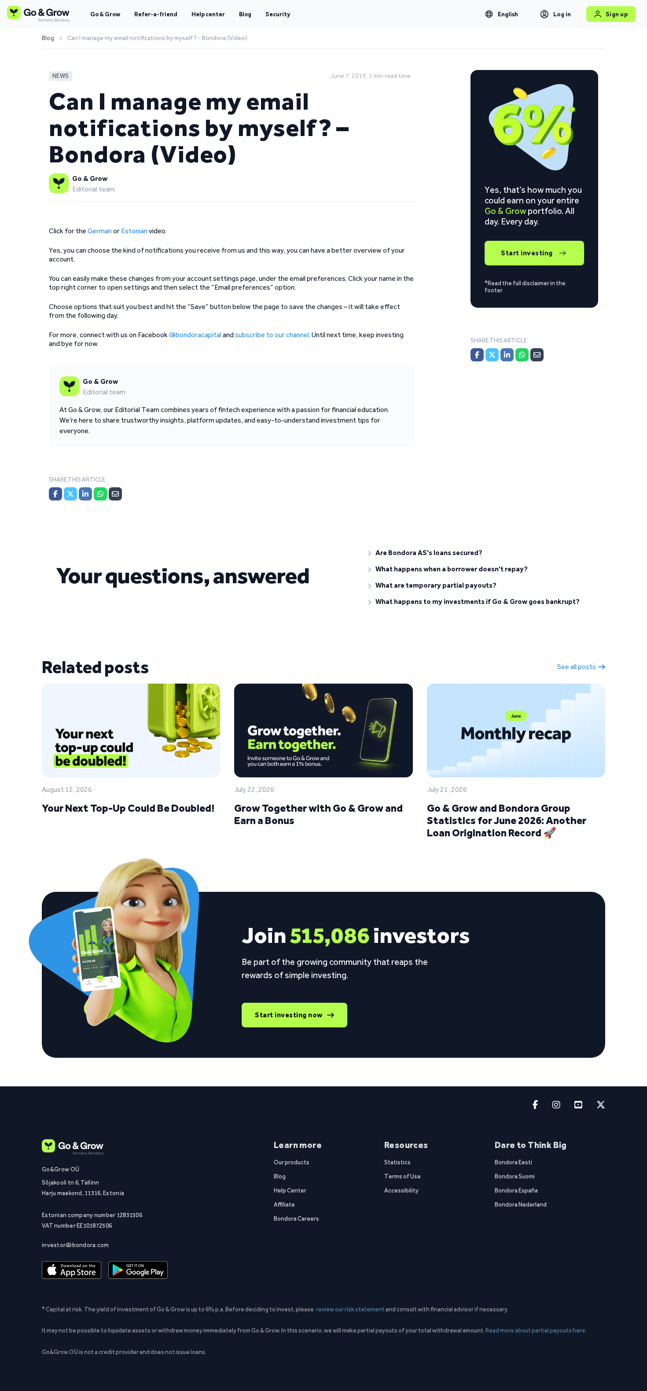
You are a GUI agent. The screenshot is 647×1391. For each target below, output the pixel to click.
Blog (245, 14)
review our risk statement (350, 1309)
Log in (562, 14)
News (60, 76)
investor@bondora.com (75, 1244)
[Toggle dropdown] (489, 14)
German (100, 231)
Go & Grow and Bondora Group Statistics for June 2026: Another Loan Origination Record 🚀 (506, 820)
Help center (208, 14)
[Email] (115, 493)
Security (277, 14)
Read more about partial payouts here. (536, 1330)
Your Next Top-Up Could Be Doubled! (128, 808)
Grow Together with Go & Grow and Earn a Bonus (318, 814)
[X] (70, 493)
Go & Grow (105, 14)
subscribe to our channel (272, 335)
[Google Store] (138, 1270)
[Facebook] (55, 493)
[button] (479, 552)
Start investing (527, 253)
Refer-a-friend (155, 14)
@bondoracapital (195, 335)
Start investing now (289, 1015)
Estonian (134, 231)
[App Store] (71, 1270)
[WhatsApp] (100, 493)
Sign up (617, 14)
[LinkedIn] (85, 493)
